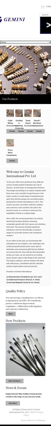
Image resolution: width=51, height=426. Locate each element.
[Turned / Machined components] (37, 110)
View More (13, 403)
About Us (32, 420)
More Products (15, 381)
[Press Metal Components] (10, 140)
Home (23, 420)
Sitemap (41, 420)
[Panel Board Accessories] (28, 110)
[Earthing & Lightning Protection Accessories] (19, 110)
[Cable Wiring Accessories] (10, 110)
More (11, 314)
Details (12, 131)
